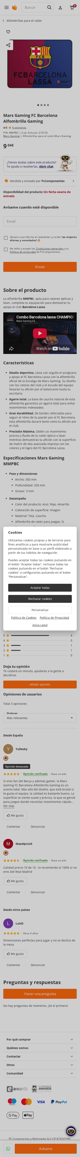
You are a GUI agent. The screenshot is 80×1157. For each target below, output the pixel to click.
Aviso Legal (40, 625)
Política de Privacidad (54, 618)
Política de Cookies (24, 618)
